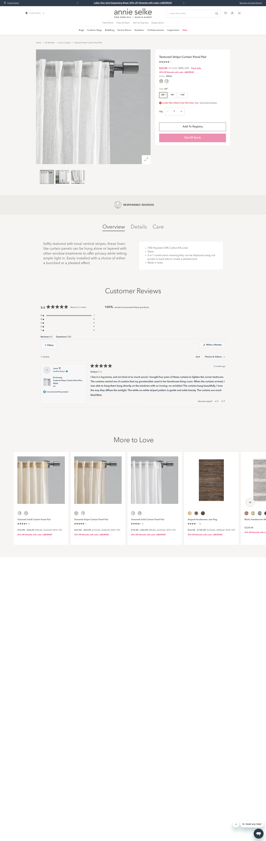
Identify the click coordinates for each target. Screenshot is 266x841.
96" (172, 95)
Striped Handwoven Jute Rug (202, 519)
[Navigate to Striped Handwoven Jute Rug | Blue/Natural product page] (211, 478)
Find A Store (13, 3)
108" (182, 95)
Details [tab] (139, 227)
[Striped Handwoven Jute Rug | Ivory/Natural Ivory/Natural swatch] (190, 513)
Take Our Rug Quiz (140, 23)
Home (38, 43)
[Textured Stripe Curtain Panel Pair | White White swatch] (83, 513)
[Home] (133, 17)
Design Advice (157, 23)
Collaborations (155, 30)
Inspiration (173, 30)
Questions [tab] (63, 337)
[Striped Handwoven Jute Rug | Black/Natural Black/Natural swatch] (203, 513)
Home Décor (124, 30)
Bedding (110, 30)
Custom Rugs (94, 30)
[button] (165, 61)
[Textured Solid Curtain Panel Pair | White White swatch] (19, 513)
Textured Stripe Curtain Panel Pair (88, 43)
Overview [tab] (113, 227)
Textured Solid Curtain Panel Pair (34, 519)
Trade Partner (107, 23)
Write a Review (215, 346)
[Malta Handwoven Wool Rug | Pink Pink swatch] (246, 513)
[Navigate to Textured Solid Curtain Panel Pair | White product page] (154, 478)
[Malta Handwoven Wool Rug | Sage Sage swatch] (253, 513)
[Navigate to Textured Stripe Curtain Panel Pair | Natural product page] (98, 478)
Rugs (81, 30)
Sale (184, 30)
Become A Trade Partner (251, 3)
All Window (50, 43)
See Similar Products (208, 103)
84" (163, 95)
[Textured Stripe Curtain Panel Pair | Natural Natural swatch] (161, 81)
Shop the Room (123, 23)
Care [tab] (158, 227)
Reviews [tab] (46, 337)
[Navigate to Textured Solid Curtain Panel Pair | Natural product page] (41, 478)
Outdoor (139, 30)
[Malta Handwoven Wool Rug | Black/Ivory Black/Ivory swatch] (260, 513)
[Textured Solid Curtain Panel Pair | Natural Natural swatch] (140, 513)
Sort (198, 357)
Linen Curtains (64, 43)
